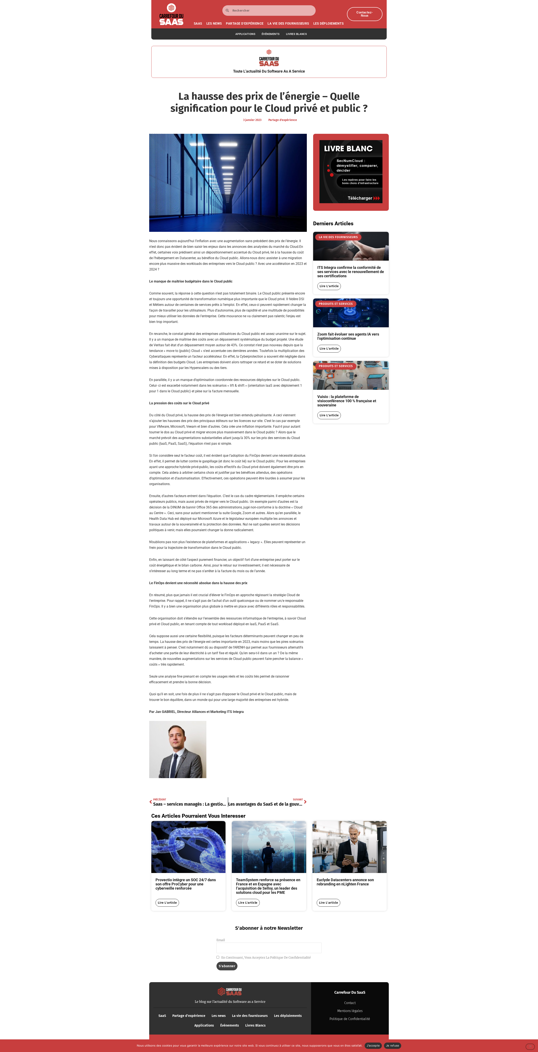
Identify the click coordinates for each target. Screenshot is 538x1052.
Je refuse (392, 1045)
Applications (245, 34)
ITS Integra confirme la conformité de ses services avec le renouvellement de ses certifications (350, 271)
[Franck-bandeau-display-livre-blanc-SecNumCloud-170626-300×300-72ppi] (350, 202)
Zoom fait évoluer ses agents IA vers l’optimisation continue (348, 336)
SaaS (198, 23)
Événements (271, 34)
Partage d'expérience (282, 120)
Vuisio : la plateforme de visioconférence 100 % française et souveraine (346, 400)
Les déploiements (328, 23)
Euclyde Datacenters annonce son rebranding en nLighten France (345, 882)
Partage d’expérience (244, 23)
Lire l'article (329, 286)
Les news (214, 23)
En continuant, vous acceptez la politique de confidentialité (266, 957)
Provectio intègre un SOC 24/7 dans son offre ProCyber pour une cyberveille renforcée (186, 884)
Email (220, 940)
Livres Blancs (296, 34)
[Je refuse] (530, 1047)
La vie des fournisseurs (288, 23)
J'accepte (373, 1045)
